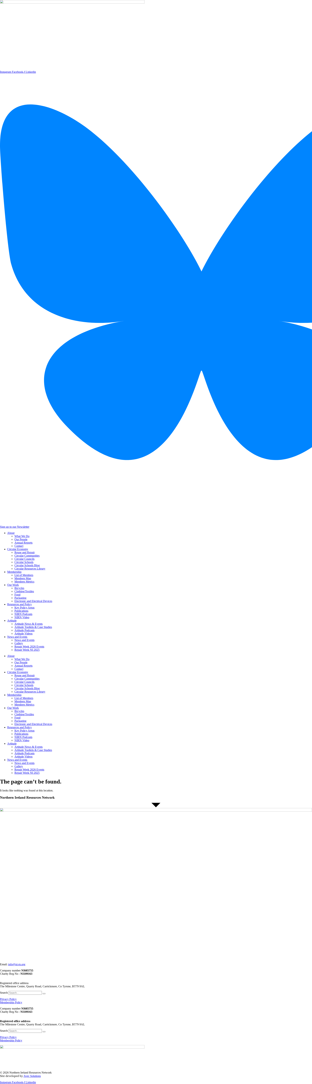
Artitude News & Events (28, 623)
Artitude (12, 620)
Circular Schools (23, 562)
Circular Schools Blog (27, 565)
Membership (14, 571)
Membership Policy (11, 1002)
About (10, 532)
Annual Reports (23, 542)
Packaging (20, 597)
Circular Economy (17, 549)
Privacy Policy (8, 999)
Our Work (13, 584)
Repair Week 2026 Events (29, 646)
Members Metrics (24, 581)
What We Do (21, 536)
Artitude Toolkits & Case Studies (33, 627)
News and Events (17, 636)
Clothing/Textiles (24, 591)
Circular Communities (27, 555)
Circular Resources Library (29, 568)
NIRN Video (21, 617)
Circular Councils (24, 558)
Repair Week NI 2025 (27, 649)
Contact (18, 545)
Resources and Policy (19, 604)
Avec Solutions (32, 1076)
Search (4, 992)
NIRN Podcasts (23, 614)
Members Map (22, 578)
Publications (21, 610)
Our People (20, 539)
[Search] (44, 993)
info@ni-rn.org (16, 964)
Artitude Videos (23, 633)
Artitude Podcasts (24, 630)
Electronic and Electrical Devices (33, 601)
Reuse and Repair (24, 552)
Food (17, 594)
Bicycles (19, 588)
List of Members (23, 575)
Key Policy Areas (24, 607)
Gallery (18, 643)
